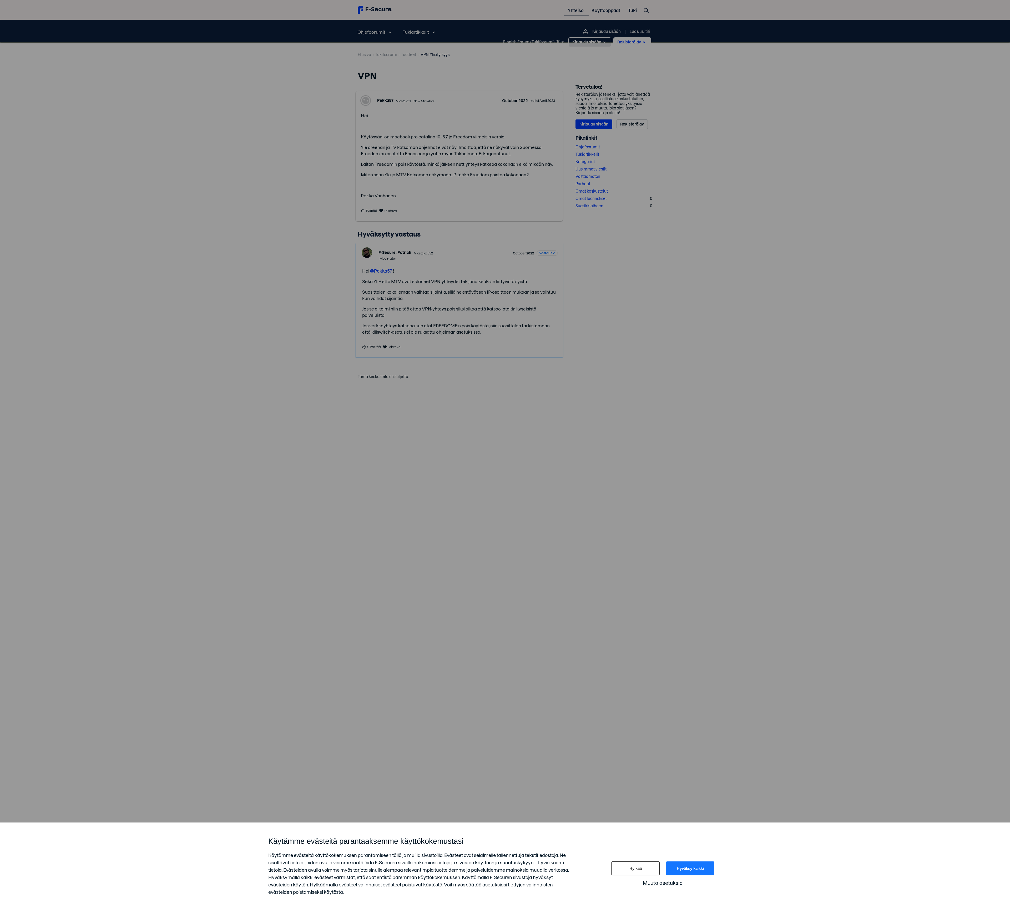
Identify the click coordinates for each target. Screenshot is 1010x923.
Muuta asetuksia (663, 883)
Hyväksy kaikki (690, 868)
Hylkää (635, 868)
